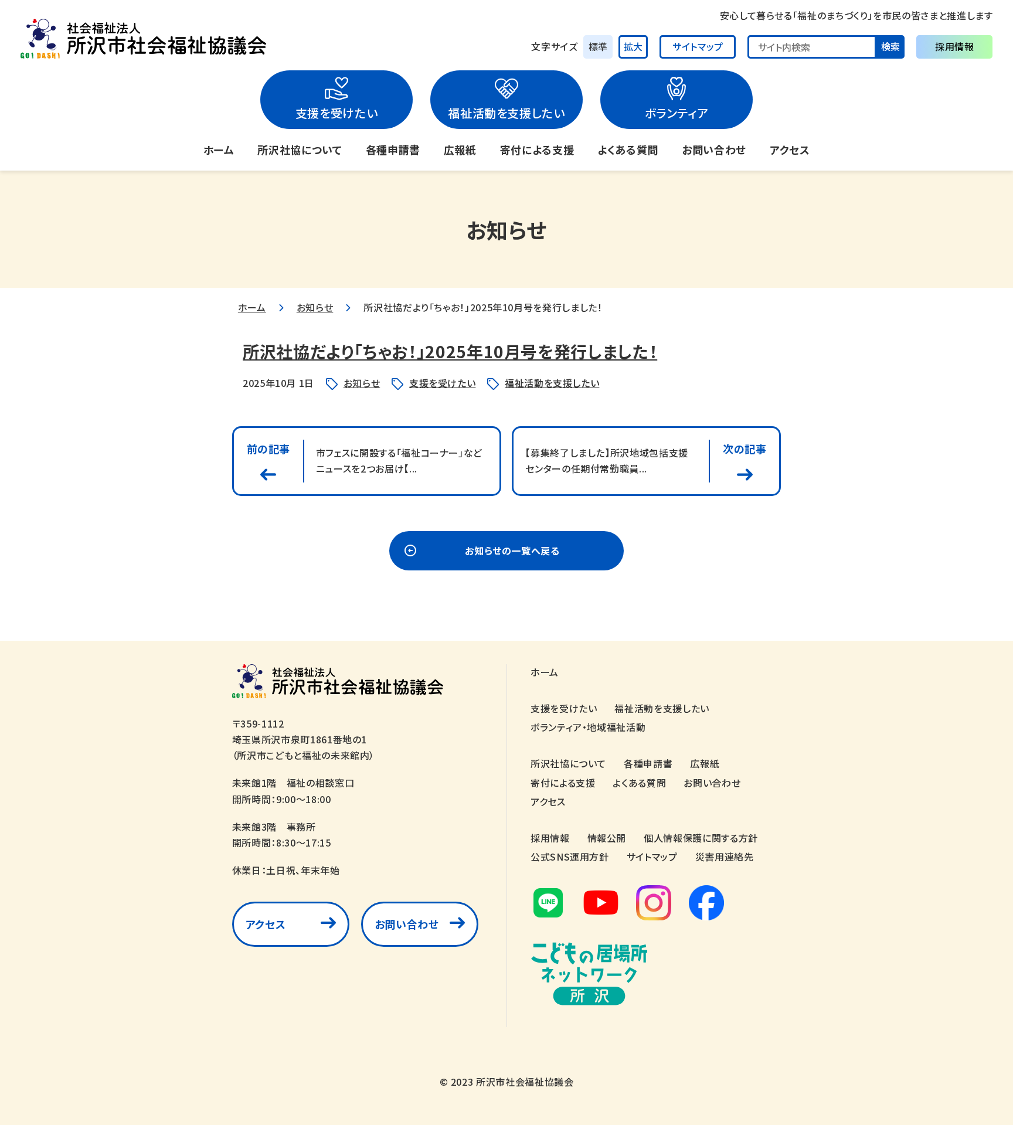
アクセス (790, 149)
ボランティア (677, 112)
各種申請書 (393, 149)
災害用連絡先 (724, 856)
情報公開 (607, 838)
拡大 (633, 46)
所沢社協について (299, 149)
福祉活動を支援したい (506, 112)
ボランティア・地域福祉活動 (588, 727)
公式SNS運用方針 (570, 856)
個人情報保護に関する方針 (701, 838)
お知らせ (315, 307)
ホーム (218, 149)
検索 (890, 46)
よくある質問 (627, 149)
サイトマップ (697, 46)
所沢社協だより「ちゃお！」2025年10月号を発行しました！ (450, 351)
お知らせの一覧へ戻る (512, 550)
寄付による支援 (537, 149)
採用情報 (954, 46)
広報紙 (460, 149)
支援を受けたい (336, 112)
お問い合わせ (714, 149)
